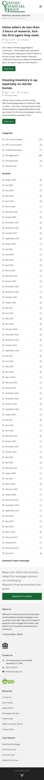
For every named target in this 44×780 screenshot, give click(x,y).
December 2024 (12, 286)
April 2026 (9, 201)
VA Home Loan (8, 755)
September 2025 (12, 238)
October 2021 (11, 452)
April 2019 (9, 526)
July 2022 (9, 420)
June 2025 (9, 254)
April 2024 (9, 324)
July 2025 (9, 249)
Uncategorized (11, 161)
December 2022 (12, 393)
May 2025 (9, 260)
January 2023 (10, 388)
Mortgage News (11, 42)
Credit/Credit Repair (13, 150)
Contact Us (7, 697)
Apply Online (7, 708)
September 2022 (12, 409)
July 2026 (9, 185)
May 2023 (9, 366)
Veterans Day (11, 166)
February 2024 (11, 329)
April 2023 (9, 372)
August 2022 (10, 414)
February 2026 (11, 212)
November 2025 (12, 228)
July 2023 (9, 356)
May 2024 (9, 318)
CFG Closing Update (13, 139)
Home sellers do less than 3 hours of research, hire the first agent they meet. (20, 31)
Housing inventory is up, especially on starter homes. (20, 84)
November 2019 (12, 505)
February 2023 (11, 382)
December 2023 (12, 334)
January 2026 (10, 217)
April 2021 (9, 462)
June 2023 (9, 361)
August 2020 (10, 473)
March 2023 (10, 377)
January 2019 (10, 542)
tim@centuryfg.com (14, 671)
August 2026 (10, 180)
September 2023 (12, 350)
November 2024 (12, 292)
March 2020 (10, 484)
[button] (40, 7)
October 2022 (11, 404)
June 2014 (9, 553)
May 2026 (9, 196)
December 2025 (12, 222)
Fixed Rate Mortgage (11, 744)
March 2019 (10, 532)
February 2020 (11, 489)
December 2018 (12, 548)
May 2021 (9, 457)
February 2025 (11, 276)
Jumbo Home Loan (10, 760)
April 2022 (9, 430)
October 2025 (11, 233)
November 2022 (12, 398)
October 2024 (11, 297)
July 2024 (9, 308)
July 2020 (9, 478)
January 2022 (10, 441)
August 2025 (10, 244)
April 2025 (9, 265)
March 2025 (10, 270)
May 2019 (9, 521)
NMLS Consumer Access (12, 724)
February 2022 (11, 436)
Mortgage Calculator (11, 713)
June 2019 (9, 516)
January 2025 (10, 281)
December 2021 (12, 446)
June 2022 (9, 425)
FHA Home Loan (9, 749)
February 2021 (11, 468)
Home (4, 18)
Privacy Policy (8, 729)
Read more (9, 68)
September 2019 (12, 510)
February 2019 (11, 537)
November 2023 (12, 340)
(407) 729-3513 (12, 667)
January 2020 (10, 494)
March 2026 (10, 206)
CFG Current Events (13, 145)
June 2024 (9, 313)
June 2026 (9, 190)
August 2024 (10, 302)
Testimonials (7, 718)
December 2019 (12, 500)
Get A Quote (7, 702)
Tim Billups (24, 40)
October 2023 (11, 345)
